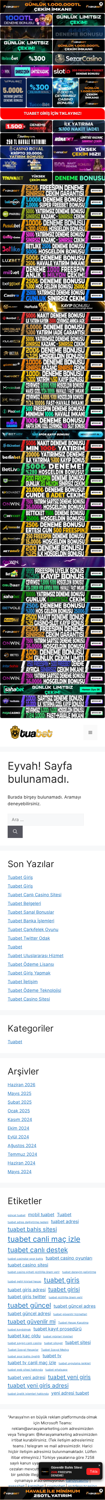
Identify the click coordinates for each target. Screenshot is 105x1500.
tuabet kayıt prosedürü (57, 1328)
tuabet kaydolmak (19, 1329)
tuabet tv (52, 1355)
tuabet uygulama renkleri (75, 1363)
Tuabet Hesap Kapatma (73, 1322)
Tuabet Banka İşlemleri (31, 920)
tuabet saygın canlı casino (25, 1343)
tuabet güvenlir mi (32, 1321)
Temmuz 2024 (22, 1154)
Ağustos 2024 (22, 1145)
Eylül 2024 (18, 1136)
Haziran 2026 (21, 1084)
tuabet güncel (29, 1305)
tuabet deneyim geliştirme (79, 1272)
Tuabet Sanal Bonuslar (31, 912)
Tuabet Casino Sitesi (29, 999)
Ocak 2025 (19, 1110)
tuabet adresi (65, 1221)
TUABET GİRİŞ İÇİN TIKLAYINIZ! (53, 113)
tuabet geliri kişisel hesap (24, 1281)
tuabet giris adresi (27, 1289)
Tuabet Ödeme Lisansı (31, 964)
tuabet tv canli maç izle (32, 1362)
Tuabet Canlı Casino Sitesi (34, 894)
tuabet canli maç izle (44, 1239)
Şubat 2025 (20, 1102)
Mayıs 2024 (20, 1171)
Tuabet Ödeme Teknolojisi (34, 990)
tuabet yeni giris (69, 1376)
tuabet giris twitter (27, 1296)
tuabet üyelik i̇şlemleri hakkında (28, 1393)
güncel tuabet (16, 1215)
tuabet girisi (64, 1289)
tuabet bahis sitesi (32, 1229)
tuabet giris (62, 1280)
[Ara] (15, 832)
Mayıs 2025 (19, 1093)
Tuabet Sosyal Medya (55, 1349)
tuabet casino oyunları (69, 1258)
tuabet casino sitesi (28, 1265)
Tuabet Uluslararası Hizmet (35, 955)
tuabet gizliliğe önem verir (66, 1297)
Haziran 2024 (21, 1163)
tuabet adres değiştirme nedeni (28, 1222)
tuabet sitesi (78, 1342)
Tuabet (15, 946)
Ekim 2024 (18, 1128)
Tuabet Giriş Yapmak (29, 973)
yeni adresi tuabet (70, 1393)
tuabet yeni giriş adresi (38, 1385)
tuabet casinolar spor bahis (25, 1258)
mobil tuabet (41, 1214)
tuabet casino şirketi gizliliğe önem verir (34, 1272)
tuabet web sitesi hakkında (25, 1369)
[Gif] (52, 306)
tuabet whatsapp (56, 1369)
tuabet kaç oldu (24, 1335)
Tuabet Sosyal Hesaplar (23, 1349)
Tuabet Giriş (20, 877)
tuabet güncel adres (75, 1306)
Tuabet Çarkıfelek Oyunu (33, 929)
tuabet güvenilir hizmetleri (70, 1314)
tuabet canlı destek (38, 1250)
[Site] (52, 190)
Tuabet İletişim (23, 981)
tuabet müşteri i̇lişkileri (58, 1336)
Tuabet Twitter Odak (29, 938)
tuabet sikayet (53, 1343)
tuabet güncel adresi (29, 1313)
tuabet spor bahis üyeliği (24, 1356)
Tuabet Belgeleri (24, 903)
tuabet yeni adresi (26, 1377)
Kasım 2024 (20, 1119)
